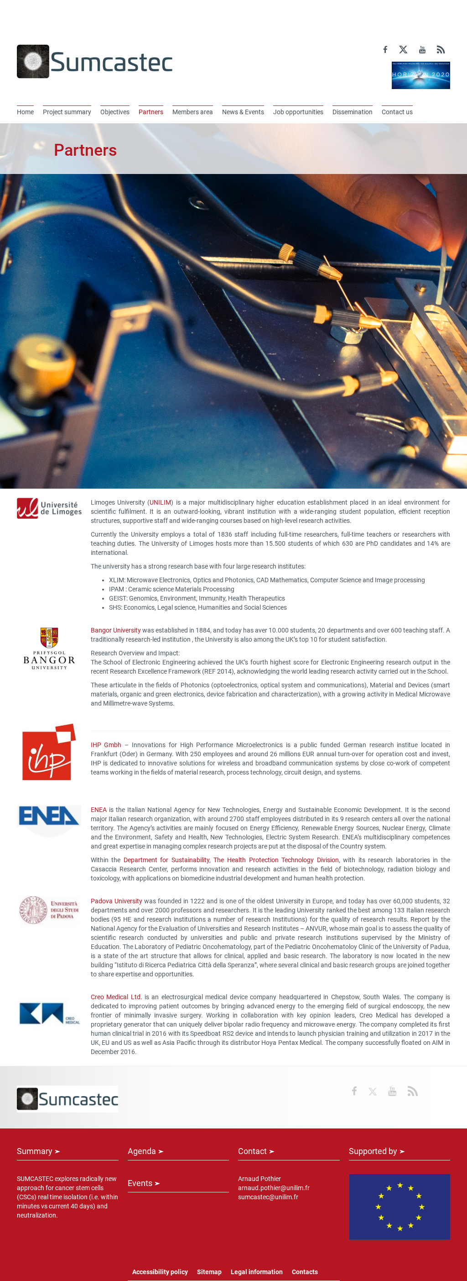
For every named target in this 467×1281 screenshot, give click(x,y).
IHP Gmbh (108, 745)
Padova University (116, 901)
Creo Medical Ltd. (116, 997)
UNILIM (160, 502)
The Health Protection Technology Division (275, 860)
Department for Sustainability (166, 860)
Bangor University (116, 630)
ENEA (99, 809)
